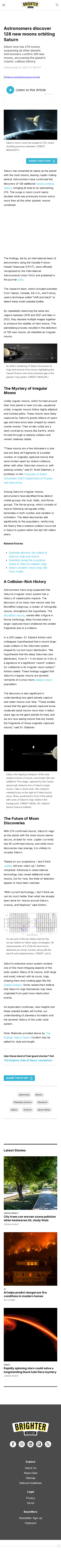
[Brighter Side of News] (30, 5)
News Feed (30, 1473)
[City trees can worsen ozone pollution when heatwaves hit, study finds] (30, 1183)
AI (5, 1289)
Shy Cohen (9, 1300)
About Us (30, 1468)
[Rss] (48, 1444)
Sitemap (30, 1478)
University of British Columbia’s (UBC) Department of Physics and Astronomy (28, 478)
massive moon (43, 679)
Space (7, 1365)
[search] (57, 5)
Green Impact (11, 1213)
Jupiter (8, 865)
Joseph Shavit (11, 1376)
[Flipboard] (39, 1444)
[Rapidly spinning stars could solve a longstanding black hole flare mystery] (30, 1334)
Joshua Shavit (11, 1224)
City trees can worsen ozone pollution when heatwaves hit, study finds (30, 1218)
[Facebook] (13, 1444)
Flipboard (30, 1523)
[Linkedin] (30, 1444)
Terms (30, 1503)
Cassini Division (13, 984)
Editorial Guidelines (30, 1483)
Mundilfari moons (14, 615)
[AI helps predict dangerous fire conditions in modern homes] (30, 1259)
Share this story (40, 161)
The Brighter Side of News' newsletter (28, 1060)
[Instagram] (22, 1444)
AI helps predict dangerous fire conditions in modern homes (25, 1294)
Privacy (30, 1498)
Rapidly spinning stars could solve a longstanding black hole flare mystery (30, 1370)
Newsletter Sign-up (30, 1518)
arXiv (20, 279)
